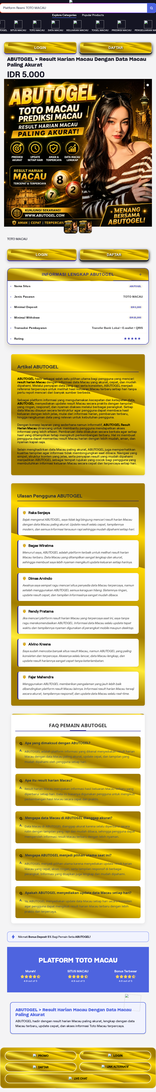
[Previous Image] (7, 153)
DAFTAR (115, 48)
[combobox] (73, 8)
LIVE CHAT (80, 1078)
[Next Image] (148, 153)
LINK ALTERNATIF (118, 1066)
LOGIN (40, 48)
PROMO (43, 1055)
